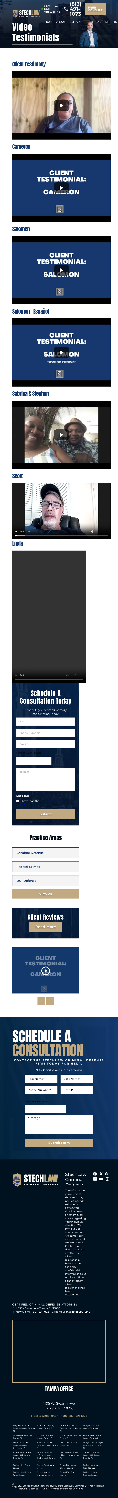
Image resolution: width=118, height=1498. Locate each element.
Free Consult (95, 9)
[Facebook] (95, 1174)
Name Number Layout (36, 1101)
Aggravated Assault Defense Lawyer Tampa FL (24, 1428)
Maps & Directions (43, 1415)
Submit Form (59, 1143)
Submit (45, 814)
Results (111, 21)
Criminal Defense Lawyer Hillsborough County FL (92, 1455)
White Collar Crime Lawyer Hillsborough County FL (22, 1455)
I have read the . (44, 803)
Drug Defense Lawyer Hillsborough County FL (93, 1445)
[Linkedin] (95, 1179)
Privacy (44, 1488)
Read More (45, 927)
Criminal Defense (30, 853)
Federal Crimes (28, 867)
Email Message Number (28, 753)
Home (49, 21)
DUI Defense (26, 881)
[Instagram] (107, 1179)
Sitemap (33, 1488)
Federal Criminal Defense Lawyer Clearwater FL (20, 1445)
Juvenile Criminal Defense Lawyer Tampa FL (47, 1445)
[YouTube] (101, 1179)
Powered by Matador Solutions (66, 1488)
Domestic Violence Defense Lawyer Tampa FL (70, 1428)
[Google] (107, 1174)
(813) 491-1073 (75, 9)
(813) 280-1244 (81, 1311)
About (60, 21)
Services (77, 21)
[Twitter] (101, 1174)
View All (45, 894)
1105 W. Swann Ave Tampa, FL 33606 (38, 1308)
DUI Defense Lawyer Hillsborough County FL (69, 1455)
